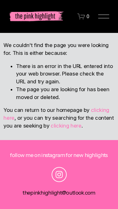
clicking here (66, 126)
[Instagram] (59, 174)
